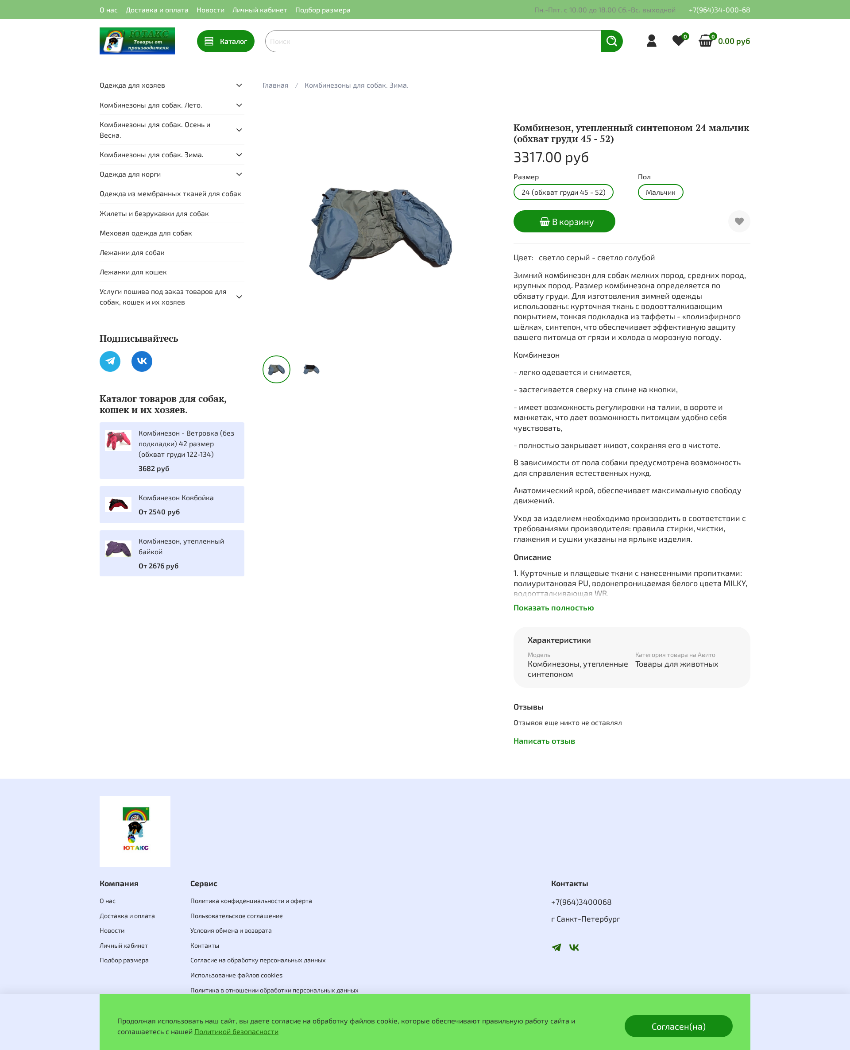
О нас (109, 9)
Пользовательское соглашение (236, 915)
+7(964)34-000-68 (719, 9)
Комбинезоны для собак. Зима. (357, 85)
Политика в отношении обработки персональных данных (274, 990)
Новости (210, 9)
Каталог (233, 41)
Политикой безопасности (236, 1031)
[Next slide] (485, 230)
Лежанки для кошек (133, 271)
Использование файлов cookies (236, 975)
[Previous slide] (276, 230)
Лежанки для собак (132, 252)
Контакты (204, 945)
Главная (276, 85)
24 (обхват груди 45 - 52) (564, 192)
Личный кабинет (259, 9)
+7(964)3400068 (581, 902)
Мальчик (661, 192)
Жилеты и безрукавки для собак (154, 213)
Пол (644, 176)
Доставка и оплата (157, 9)
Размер (526, 176)
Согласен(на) (679, 1026)
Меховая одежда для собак (146, 232)
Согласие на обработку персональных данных (258, 960)
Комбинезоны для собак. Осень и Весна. (155, 129)
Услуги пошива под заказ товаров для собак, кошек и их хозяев (163, 296)
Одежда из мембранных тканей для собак (170, 193)
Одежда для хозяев (132, 85)
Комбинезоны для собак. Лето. (151, 104)
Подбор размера (323, 9)
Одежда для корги (130, 174)
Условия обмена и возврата (231, 930)
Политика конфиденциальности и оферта (251, 900)
